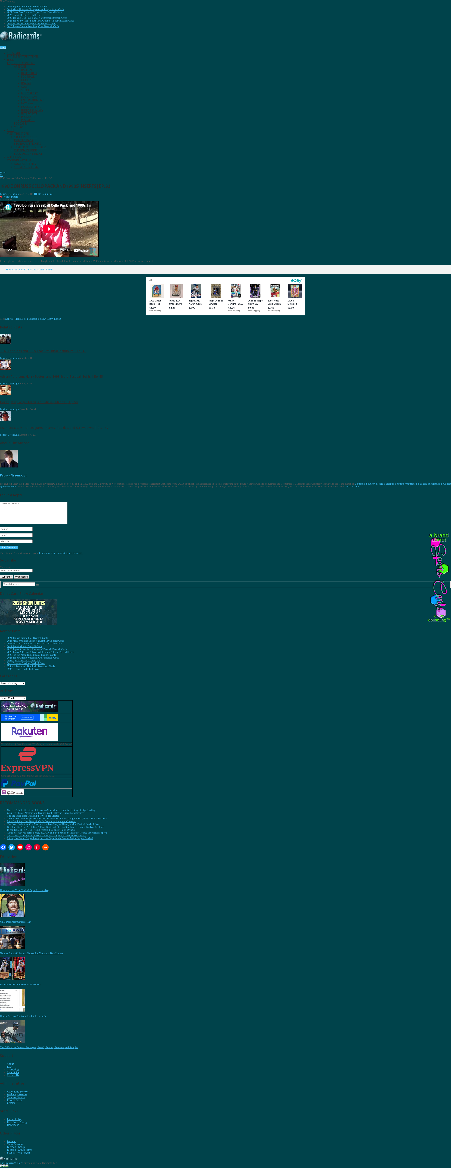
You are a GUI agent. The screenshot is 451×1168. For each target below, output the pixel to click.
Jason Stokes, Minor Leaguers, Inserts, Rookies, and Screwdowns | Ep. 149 (54, 428)
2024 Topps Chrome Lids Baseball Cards (27, 6)
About (10, 1064)
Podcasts (21, 123)
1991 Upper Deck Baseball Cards (23, 660)
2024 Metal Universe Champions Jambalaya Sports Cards (35, 9)
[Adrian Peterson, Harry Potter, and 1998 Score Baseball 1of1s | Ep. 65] (5, 368)
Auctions (19, 158)
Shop (18, 132)
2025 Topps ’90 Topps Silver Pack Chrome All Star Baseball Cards (40, 20)
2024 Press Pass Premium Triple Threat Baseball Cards (34, 12)
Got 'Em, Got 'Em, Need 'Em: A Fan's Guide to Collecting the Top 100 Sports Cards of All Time (55, 827)
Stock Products (25, 137)
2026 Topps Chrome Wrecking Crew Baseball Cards (33, 26)
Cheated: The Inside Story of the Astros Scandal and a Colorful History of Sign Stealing (51, 810)
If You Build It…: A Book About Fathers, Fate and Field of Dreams (41, 830)
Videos (18, 127)
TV (35, 194)
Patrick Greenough (9, 194)
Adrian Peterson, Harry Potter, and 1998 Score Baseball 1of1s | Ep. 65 (51, 376)
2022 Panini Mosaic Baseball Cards (24, 15)
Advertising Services (18, 1091)
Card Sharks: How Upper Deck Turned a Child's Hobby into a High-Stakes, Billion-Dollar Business (57, 818)
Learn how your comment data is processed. (61, 553)
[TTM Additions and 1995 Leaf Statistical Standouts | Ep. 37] (5, 343)
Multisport (29, 93)
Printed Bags (23, 140)
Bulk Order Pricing (17, 1122)
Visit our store (11, 196)
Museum (11, 1141)
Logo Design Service (28, 153)
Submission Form (26, 167)
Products (28, 117)
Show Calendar (15, 1144)
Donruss (9, 319)
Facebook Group (16, 1147)
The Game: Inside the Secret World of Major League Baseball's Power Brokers (46, 835)
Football (28, 76)
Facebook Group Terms (19, 1149)
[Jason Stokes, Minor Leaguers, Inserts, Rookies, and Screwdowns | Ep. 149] (5, 420)
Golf (24, 86)
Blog (21, 61)
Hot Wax (27, 103)
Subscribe (23, 55)
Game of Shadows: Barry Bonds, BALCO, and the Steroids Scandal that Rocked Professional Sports (57, 832)
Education (29, 96)
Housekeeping (31, 106)
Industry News (32, 110)
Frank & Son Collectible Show (30, 319)
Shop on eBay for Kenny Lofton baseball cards (29, 269)
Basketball (29, 73)
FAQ (9, 1066)
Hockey (26, 80)
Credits (11, 1102)
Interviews (29, 113)
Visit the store (352, 486)
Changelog (13, 1069)
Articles (20, 66)
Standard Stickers (27, 143)
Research (28, 120)
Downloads (13, 1125)
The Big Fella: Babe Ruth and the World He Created (33, 815)
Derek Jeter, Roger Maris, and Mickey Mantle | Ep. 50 (39, 402)
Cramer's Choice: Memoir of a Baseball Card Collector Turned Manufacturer (45, 813)
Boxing (26, 83)
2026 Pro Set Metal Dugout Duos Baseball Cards (31, 23)
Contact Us (13, 1075)
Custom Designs (25, 150)
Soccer (26, 90)
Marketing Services (17, 1094)
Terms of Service (16, 1097)
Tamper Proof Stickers (30, 147)
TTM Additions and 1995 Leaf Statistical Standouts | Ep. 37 (43, 351)
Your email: (6, 567)
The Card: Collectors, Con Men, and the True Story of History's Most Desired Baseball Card (53, 824)
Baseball (27, 70)
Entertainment (32, 100)
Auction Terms (25, 163)
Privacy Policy (14, 1100)
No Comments (45, 194)
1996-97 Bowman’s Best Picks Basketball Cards (31, 666)
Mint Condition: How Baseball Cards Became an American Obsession (41, 821)
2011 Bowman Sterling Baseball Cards (26, 663)
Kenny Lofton (54, 319)
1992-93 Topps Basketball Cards (23, 669)
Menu (3, 47)
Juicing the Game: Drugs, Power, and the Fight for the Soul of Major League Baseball (50, 838)
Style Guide (13, 1072)
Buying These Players (18, 1152)
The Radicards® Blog (11, 1163)
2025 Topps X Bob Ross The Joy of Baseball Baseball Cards (37, 18)
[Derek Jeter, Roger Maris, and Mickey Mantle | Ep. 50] (5, 394)
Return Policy (14, 1119)
